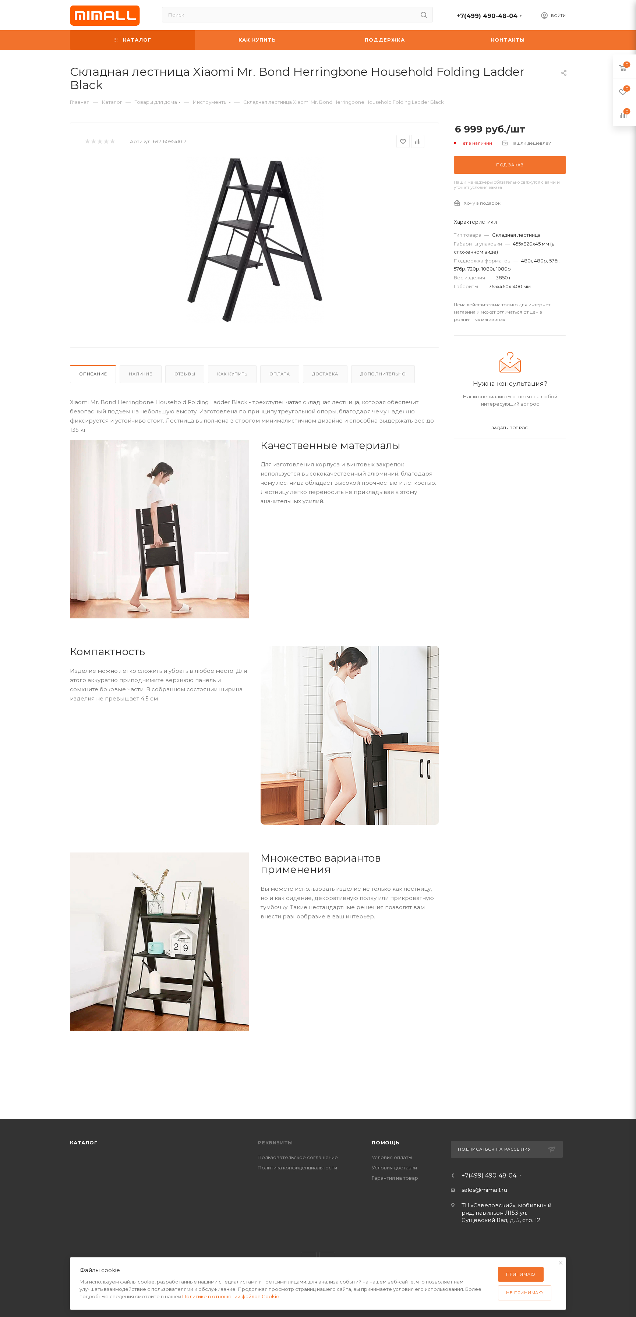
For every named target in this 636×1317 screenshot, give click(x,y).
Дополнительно (383, 374)
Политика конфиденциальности (297, 1168)
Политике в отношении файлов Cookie (230, 1296)
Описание (93, 374)
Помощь (386, 1142)
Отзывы (184, 374)
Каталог (84, 1142)
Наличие (140, 374)
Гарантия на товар (395, 1178)
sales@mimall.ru (484, 1189)
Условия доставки (394, 1168)
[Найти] (424, 14)
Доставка (325, 374)
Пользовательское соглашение (298, 1157)
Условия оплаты (392, 1157)
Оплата (279, 374)
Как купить (232, 374)
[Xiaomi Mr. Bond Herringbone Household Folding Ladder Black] (255, 240)
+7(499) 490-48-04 (486, 16)
